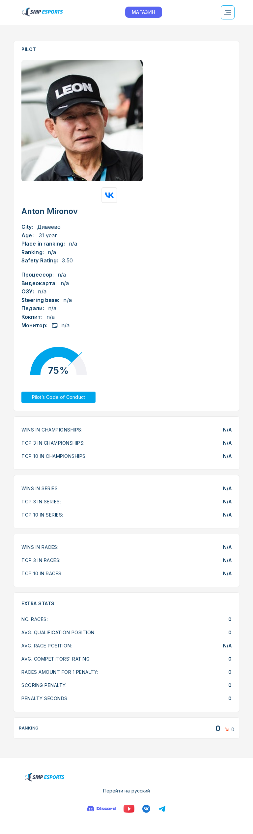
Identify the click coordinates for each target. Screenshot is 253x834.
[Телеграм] (162, 809)
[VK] (146, 809)
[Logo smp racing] (42, 12)
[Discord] (101, 809)
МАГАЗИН (143, 12)
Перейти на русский (126, 790)
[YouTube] (129, 809)
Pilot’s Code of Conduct (58, 397)
